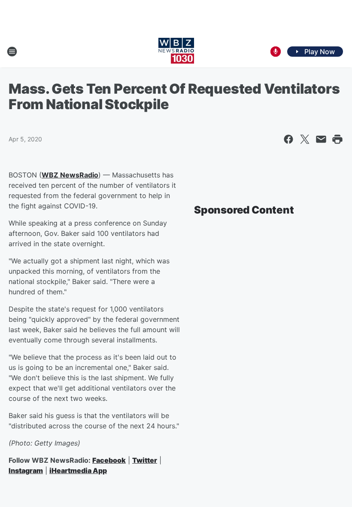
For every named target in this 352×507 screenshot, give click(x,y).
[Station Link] (176, 51)
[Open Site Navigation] (12, 51)
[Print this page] (337, 139)
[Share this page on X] (305, 139)
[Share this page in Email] (321, 139)
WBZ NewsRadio (70, 175)
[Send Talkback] (275, 51)
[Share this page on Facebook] (288, 139)
